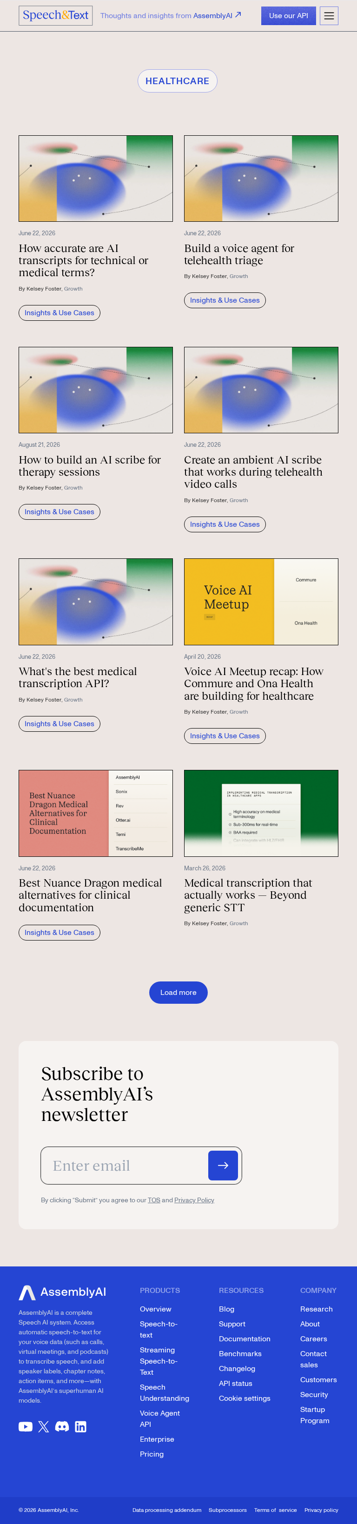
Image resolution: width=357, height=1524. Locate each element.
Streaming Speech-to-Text (159, 1361)
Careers (313, 1339)
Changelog (237, 1369)
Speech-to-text (159, 1329)
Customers (318, 1380)
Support (232, 1324)
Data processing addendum (166, 1510)
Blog (226, 1309)
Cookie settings (245, 1398)
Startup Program (315, 1415)
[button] (329, 16)
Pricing (152, 1454)
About (310, 1324)
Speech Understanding (164, 1393)
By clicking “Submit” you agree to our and (127, 1200)
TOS (154, 1200)
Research (316, 1309)
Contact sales (313, 1359)
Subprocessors (228, 1510)
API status (235, 1383)
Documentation (245, 1339)
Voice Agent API (160, 1419)
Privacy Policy (194, 1200)
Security (314, 1395)
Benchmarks (240, 1354)
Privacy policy (321, 1510)
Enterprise (157, 1439)
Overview (156, 1309)
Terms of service (275, 1510)
